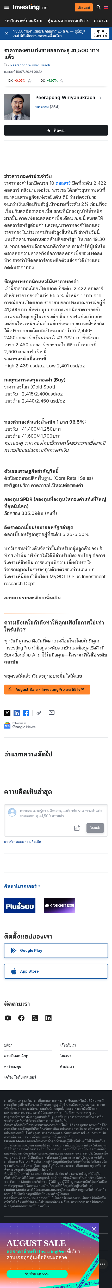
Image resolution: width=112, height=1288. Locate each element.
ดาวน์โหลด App (16, 1056)
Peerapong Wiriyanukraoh (65, 97)
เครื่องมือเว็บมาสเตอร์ (20, 1077)
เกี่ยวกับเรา (68, 1045)
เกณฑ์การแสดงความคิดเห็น (22, 842)
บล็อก (8, 1045)
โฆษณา (65, 1056)
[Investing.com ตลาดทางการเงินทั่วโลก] (30, 7)
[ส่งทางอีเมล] (51, 712)
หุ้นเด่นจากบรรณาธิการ (68, 21)
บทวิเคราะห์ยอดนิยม (23, 21)
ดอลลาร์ (63, 183)
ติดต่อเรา (67, 1066)
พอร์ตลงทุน (12, 1066)
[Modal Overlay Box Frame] (49, 1255)
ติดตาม (60, 130)
